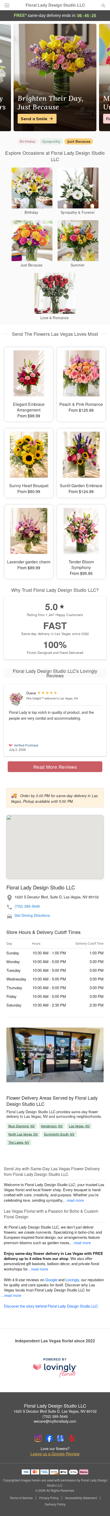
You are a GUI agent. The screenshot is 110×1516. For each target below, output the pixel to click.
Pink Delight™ (35, 698)
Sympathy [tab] (51, 141)
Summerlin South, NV (59, 1134)
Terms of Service (21, 1497)
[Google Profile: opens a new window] (60, 1438)
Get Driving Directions (32, 915)
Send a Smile (34, 118)
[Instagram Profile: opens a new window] (38, 1438)
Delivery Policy (55, 1504)
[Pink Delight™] (16, 698)
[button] (99, 1504)
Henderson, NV (52, 1126)
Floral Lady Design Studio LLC (55, 5)
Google (51, 1279)
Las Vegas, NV (79, 1126)
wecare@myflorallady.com (55, 1421)
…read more (73, 1200)
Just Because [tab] (78, 141)
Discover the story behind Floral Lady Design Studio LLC (51, 1306)
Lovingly (72, 1279)
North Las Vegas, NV (23, 1134)
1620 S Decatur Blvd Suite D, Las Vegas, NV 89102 (55, 1411)
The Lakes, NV (18, 1142)
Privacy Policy (49, 1497)
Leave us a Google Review (55, 1454)
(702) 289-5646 (27, 906)
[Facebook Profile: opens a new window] (49, 1438)
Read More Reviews (55, 766)
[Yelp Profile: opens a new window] (71, 1438)
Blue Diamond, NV (21, 1126)
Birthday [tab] (28, 141)
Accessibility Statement (81, 1497)
